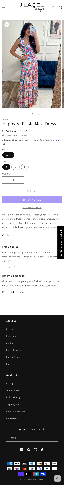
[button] (3, 7)
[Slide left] (25, 113)
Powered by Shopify (37, 479)
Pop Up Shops (13, 357)
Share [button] (9, 235)
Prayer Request (13, 350)
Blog (8, 364)
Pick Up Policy (13, 397)
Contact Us (11, 343)
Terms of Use (12, 390)
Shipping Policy (14, 404)
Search (9, 329)
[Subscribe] (54, 438)
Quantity (6, 174)
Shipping (5, 135)
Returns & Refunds (15, 411)
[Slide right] (38, 113)
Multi (8, 155)
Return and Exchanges (14, 292)
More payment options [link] (32, 207)
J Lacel (28, 479)
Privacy (9, 383)
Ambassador (12, 418)
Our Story (11, 336)
